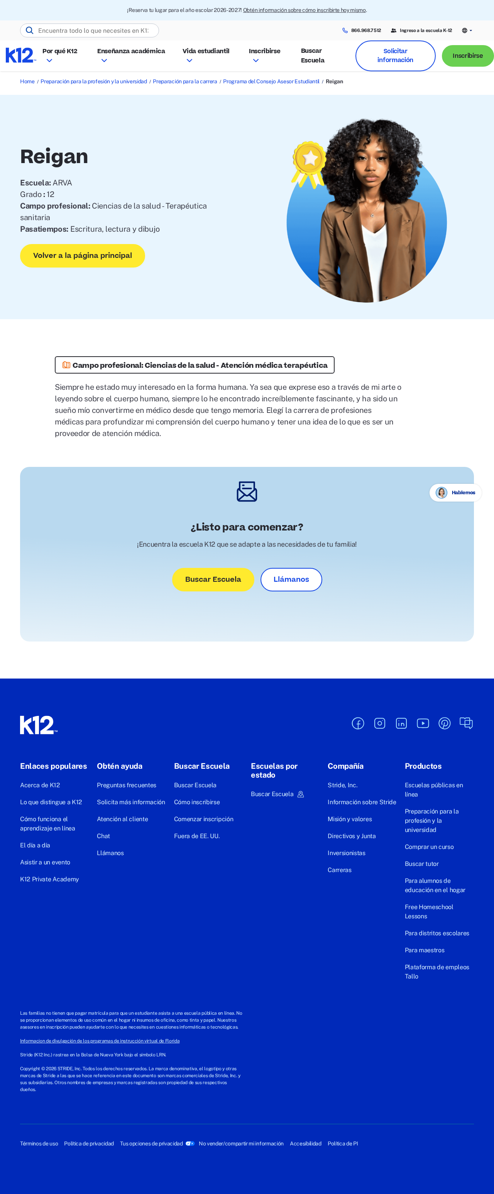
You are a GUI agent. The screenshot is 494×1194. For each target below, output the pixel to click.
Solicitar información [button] (395, 55)
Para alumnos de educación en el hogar (435, 885)
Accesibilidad (305, 1143)
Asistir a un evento (45, 862)
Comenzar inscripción (203, 819)
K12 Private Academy (49, 879)
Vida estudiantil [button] (206, 51)
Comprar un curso (429, 846)
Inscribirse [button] (264, 51)
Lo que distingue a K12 (51, 802)
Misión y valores (350, 819)
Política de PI (343, 1143)
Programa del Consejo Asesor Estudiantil (271, 81)
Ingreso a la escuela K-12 (426, 30)
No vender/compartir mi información (241, 1143)
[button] (468, 31)
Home (27, 81)
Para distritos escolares (437, 933)
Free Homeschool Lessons (429, 911)
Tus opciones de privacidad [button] (151, 1143)
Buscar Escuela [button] (272, 794)
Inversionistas (346, 853)
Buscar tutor (422, 863)
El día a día (35, 845)
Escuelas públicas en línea (434, 789)
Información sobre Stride (362, 802)
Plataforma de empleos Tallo (437, 971)
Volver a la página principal (82, 256)
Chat (103, 836)
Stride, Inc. (342, 785)
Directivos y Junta (352, 836)
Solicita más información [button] (131, 802)
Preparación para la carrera (185, 81)
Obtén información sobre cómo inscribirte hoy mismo (304, 10)
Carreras (339, 870)
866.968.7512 (366, 30)
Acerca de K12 (40, 785)
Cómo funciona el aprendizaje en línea (47, 823)
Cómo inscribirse (197, 802)
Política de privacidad (89, 1143)
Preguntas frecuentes (126, 785)
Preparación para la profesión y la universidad (94, 81)
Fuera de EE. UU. (197, 836)
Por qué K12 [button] (59, 51)
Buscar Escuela (313, 56)
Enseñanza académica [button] (131, 51)
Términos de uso (39, 1143)
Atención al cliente (122, 819)
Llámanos (291, 579)
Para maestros (425, 950)
